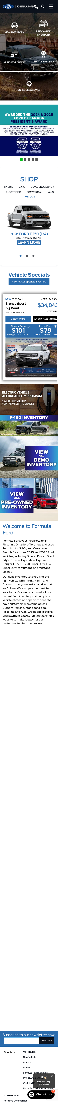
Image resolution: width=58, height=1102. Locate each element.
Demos (27, 1068)
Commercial (34, 192)
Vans (51, 192)
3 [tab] (33, 255)
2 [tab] (26, 255)
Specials (9, 1052)
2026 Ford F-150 (29, 234)
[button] (14, 27)
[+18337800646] (35, 7)
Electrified (13, 192)
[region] (29, 133)
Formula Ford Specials (35, 1073)
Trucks (30, 197)
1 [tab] (20, 255)
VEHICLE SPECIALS (43, 62)
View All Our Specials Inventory (29, 282)
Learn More (18, 319)
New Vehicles (30, 1057)
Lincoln (27, 1062)
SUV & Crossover (42, 187)
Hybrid (8, 187)
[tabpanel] (29, 224)
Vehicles (29, 1052)
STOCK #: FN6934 (14, 313)
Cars (22, 187)
